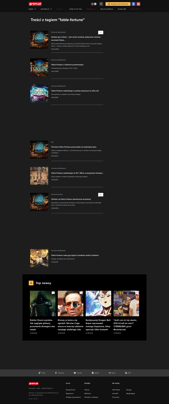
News (31, 9)
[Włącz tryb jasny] (94, 3)
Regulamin (70, 393)
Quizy (59, 9)
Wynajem (122, 9)
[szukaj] (101, 4)
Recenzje (45, 9)
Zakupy (129, 390)
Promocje (91, 9)
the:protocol (130, 393)
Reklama (87, 393)
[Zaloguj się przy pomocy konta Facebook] (133, 4)
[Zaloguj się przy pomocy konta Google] (138, 4)
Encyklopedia (106, 9)
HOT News (116, 390)
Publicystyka (75, 9)
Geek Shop (135, 9)
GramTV (115, 393)
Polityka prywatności (73, 397)
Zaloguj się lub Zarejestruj (119, 4)
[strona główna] (40, 4)
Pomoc (86, 390)
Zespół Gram (70, 390)
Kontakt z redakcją (91, 397)
